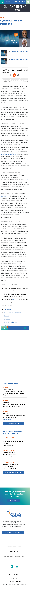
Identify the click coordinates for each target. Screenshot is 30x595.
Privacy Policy (14, 578)
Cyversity (4, 196)
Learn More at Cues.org (12, 533)
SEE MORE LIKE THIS (13, 424)
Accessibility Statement (14, 581)
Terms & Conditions (14, 575)
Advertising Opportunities (14, 556)
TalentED (7, 325)
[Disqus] (15, 357)
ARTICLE (14, 403)
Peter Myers (7, 419)
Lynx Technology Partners (9, 154)
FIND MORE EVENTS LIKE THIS (13, 473)
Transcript (7, 310)
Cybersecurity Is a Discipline (19, 51)
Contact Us (14, 551)
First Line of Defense (10, 322)
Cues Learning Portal (14, 546)
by (3, 419)
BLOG (13, 391)
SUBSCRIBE (13, 500)
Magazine (22, 2)
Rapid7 (26, 180)
